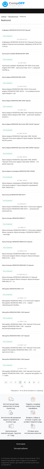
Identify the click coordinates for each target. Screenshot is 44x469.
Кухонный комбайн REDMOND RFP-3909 (15, 54)
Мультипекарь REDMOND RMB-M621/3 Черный (18, 265)
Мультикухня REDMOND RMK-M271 (14, 195)
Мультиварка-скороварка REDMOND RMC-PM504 (18, 171)
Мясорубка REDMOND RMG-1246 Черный (15, 359)
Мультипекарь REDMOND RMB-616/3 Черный (17, 242)
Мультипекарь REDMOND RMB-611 (13, 218)
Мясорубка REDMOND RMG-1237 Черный (15, 336)
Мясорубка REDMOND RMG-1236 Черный (15, 312)
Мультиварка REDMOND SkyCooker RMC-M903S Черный (20, 148)
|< (6, 382)
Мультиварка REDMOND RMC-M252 (14, 77)
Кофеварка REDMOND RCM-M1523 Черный (16, 30)
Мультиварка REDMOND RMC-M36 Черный (16, 101)
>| (22, 386)
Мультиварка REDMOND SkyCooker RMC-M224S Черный (20, 124)
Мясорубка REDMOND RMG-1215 (13, 289)
